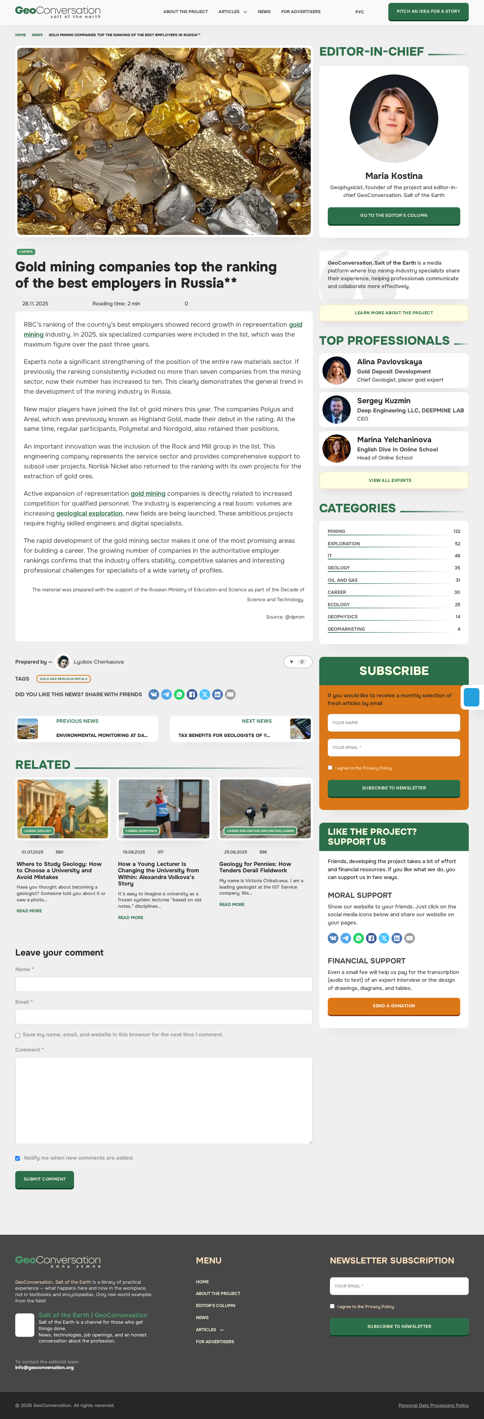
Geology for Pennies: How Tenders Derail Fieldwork (255, 867)
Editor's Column (215, 1305)
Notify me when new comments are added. (79, 1157)
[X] (204, 694)
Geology (44, 831)
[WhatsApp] (179, 694)
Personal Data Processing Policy (434, 1405)
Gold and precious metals (63, 679)
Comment (29, 1049)
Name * (24, 969)
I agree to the (363, 768)
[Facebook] (192, 694)
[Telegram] (166, 694)
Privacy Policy (377, 768)
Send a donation (394, 1006)
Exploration (250, 831)
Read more (29, 911)
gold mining (148, 493)
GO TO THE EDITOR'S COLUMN (394, 215)
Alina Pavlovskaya (389, 361)
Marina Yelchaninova (394, 439)
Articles (229, 12)
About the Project (185, 12)
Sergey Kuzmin (384, 400)
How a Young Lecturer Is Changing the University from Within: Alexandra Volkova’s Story (158, 873)
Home (20, 35)
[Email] (230, 694)
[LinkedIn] (217, 694)
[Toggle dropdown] (245, 12)
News (264, 12)
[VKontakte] (153, 694)
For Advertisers (301, 12)
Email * (24, 1002)
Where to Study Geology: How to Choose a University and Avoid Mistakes (59, 870)
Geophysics (148, 831)
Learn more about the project (394, 313)
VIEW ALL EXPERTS (390, 480)
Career (26, 251)
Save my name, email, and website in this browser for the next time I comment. (123, 1034)
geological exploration (89, 513)
